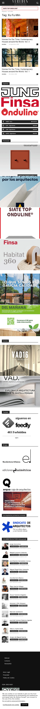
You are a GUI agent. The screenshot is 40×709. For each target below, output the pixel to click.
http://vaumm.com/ (14, 590)
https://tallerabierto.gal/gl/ (15, 582)
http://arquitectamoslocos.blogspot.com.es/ (19, 565)
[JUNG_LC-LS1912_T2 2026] (20, 160)
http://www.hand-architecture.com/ (17, 641)
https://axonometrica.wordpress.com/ (18, 556)
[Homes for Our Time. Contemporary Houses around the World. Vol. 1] (20, 58)
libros (3, 36)
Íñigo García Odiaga (16, 586)
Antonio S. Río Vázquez (17, 603)
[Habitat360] (20, 254)
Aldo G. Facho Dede (16, 629)
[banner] (20, 391)
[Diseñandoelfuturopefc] (20, 320)
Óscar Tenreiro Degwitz (18, 595)
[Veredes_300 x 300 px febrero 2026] (20, 289)
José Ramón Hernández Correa (20, 561)
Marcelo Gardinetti (16, 612)
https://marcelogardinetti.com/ (16, 616)
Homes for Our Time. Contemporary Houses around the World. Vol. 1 (17, 70)
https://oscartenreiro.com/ (15, 599)
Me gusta (34, 121)
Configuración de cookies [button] (11, 705)
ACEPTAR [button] (24, 704)
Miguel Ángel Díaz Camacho (19, 569)
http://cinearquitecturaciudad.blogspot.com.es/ (20, 548)
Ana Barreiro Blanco (16, 578)
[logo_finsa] (20, 102)
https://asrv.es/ (13, 607)
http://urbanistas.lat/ (14, 633)
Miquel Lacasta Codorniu (18, 552)
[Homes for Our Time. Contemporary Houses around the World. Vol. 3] (20, 28)
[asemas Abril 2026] (20, 191)
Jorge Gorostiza (15, 544)
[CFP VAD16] (20, 360)
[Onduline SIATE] (20, 223)
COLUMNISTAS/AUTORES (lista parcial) (14, 539)
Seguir (35, 125)
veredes (4, 44)
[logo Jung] (20, 92)
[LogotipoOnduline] (20, 112)
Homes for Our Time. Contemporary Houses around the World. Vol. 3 (17, 40)
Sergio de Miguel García (18, 637)
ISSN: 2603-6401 (7, 684)
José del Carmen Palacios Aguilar (21, 620)
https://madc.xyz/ (14, 573)
